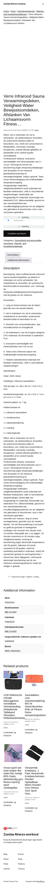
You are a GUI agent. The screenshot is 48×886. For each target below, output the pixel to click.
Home (6, 11)
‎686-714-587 (11, 612)
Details (36, 130)
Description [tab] (13, 255)
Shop (13, 11)
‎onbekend (9, 641)
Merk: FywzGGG (12, 650)
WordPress (40, 881)
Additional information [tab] (18, 260)
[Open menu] (43, 3)
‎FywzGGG (9, 602)
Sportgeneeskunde (26, 11)
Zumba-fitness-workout (14, 4)
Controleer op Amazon (17, 234)
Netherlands (18, 220)
